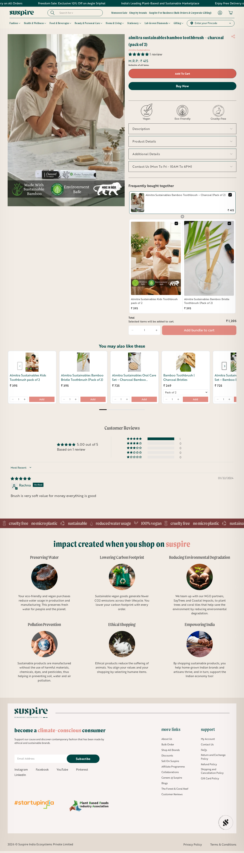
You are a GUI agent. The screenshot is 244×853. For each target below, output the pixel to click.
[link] (137, 202)
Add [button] (41, 399)
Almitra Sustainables (139, 50)
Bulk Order (167, 744)
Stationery (133, 23)
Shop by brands (138, 12)
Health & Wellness (34, 23)
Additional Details (146, 154)
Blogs (164, 783)
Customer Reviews (172, 794)
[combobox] (79, 13)
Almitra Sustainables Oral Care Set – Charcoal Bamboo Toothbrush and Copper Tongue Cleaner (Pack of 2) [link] (134, 377)
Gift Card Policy (210, 778)
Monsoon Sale (119, 12)
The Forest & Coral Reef (174, 788)
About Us (166, 739)
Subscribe (83, 758)
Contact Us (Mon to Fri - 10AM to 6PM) (162, 166)
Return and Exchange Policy (213, 756)
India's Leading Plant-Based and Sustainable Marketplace (126, 3)
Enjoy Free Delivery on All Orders (204, 3)
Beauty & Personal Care (87, 23)
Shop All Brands (170, 750)
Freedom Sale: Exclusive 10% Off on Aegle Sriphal (37, 3)
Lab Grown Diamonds (156, 23)
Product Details (144, 141)
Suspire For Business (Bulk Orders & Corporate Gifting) (180, 12)
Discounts (167, 755)
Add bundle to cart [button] (199, 330)
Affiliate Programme (173, 766)
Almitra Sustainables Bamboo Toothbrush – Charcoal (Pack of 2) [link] (186, 195)
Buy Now (182, 86)
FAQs (204, 750)
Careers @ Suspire (171, 777)
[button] (139, 54)
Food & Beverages (59, 23)
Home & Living (113, 23)
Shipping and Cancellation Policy (212, 771)
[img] (21, 478)
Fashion (14, 23)
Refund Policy (209, 764)
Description (141, 128)
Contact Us (207, 744)
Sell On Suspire (170, 761)
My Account (208, 739)
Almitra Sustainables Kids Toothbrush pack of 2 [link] (154, 301)
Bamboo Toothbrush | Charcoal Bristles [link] (179, 377)
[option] (42, 585)
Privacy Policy (192, 844)
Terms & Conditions (223, 844)
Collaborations (170, 772)
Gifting (177, 23)
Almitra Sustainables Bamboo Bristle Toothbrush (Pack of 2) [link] (206, 301)
